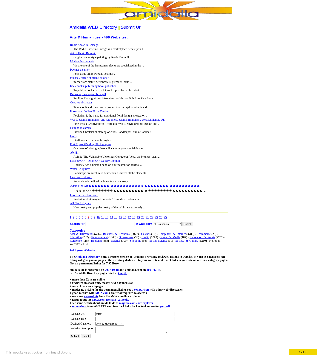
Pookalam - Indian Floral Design (89, 111)
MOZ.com (101, 293)
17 (129, 217)
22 (151, 217)
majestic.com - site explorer (136, 303)
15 (120, 217)
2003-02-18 (153, 269)
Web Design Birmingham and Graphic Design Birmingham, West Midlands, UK (117, 119)
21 (147, 217)
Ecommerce (204, 233)
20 (142, 217)
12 (106, 217)
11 (102, 217)
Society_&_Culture (186, 240)
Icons (73, 136)
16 (124, 217)
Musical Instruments (82, 61)
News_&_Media (170, 237)
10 (98, 217)
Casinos (145, 233)
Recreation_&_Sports (202, 237)
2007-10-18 (112, 269)
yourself (165, 306)
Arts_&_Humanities (81, 233)
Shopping (135, 240)
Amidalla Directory (87, 256)
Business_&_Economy (116, 233)
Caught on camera (81, 127)
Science (115, 240)
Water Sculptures (80, 169)
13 (111, 217)
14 (115, 217)
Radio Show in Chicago (84, 45)
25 (165, 217)
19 (138, 217)
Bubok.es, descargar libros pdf (88, 94)
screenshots (91, 296)
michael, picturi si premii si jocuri (89, 77)
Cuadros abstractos (81, 102)
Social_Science (158, 240)
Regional (96, 240)
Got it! (303, 352)
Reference (76, 240)
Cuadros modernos (81, 177)
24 (160, 217)
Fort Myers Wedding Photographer (90, 144)
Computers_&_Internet (172, 233)
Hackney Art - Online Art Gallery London (95, 160)
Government (126, 237)
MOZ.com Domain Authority (110, 299)
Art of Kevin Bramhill (83, 53)
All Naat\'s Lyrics (80, 203)
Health (145, 237)
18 (133, 217)
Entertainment (99, 237)
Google (122, 273)
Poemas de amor (80, 69)
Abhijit (74, 152)
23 (156, 217)
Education (76, 237)
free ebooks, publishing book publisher (93, 86)
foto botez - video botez (84, 195)
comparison (141, 289)
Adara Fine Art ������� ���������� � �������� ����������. (135, 185)
